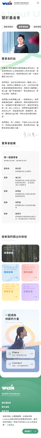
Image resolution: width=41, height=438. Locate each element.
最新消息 (5, 411)
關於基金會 (6, 402)
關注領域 (5, 407)
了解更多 (10, 424)
